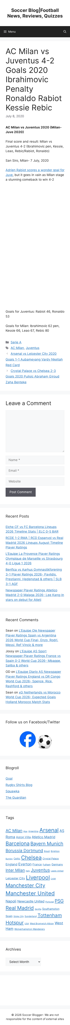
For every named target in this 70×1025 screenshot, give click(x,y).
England (11, 864)
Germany (57, 864)
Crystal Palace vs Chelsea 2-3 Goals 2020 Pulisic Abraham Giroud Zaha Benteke (32, 376)
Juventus (32, 348)
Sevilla (38, 909)
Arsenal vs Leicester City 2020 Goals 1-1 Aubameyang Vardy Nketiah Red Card (34, 359)
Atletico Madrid (43, 837)
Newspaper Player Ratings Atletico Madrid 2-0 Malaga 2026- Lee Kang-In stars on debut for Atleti (35, 595)
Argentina (33, 831)
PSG (59, 901)
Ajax (25, 831)
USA (27, 923)
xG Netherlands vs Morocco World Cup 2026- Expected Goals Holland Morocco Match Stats (33, 697)
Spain (9, 916)
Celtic (17, 858)
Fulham (47, 864)
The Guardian (16, 797)
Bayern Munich (46, 843)
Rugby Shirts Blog (19, 785)
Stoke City (18, 916)
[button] (65, 31)
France (37, 864)
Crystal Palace (51, 858)
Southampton (50, 908)
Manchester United (30, 893)
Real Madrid (20, 908)
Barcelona (17, 843)
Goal (9, 778)
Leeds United (57, 871)
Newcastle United (30, 901)
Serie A (16, 342)
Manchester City (25, 885)
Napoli (11, 901)
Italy (28, 871)
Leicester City (15, 878)
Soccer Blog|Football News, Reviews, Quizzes (35, 13)
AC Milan (17, 348)
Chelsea (31, 857)
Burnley (9, 859)
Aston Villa (23, 837)
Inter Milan (15, 870)
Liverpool (38, 877)
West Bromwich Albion (42, 923)
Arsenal (49, 830)
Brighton (55, 851)
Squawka (12, 791)
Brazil (47, 851)
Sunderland (31, 916)
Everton (25, 864)
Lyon (53, 878)
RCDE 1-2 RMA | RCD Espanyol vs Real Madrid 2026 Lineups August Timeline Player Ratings (34, 542)
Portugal (49, 901)
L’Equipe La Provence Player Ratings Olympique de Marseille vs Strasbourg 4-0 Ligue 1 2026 (34, 558)
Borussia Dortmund (24, 850)
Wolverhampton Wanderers (29, 929)
